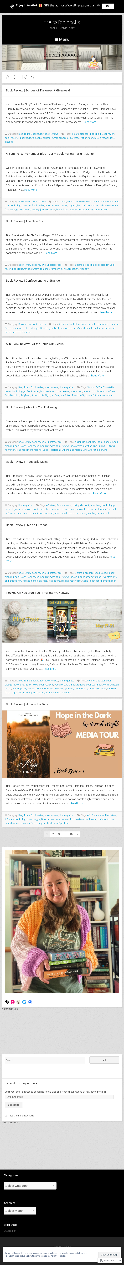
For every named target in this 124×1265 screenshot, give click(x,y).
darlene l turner (50, 138)
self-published (68, 269)
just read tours (47, 209)
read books (54, 581)
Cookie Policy (60, 1256)
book (86, 505)
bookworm (33, 269)
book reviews (51, 134)
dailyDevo (25, 395)
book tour (91, 684)
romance (88, 209)
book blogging (12, 509)
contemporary (19, 688)
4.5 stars (63, 324)
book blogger (101, 265)
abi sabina (88, 265)
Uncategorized (54, 265)
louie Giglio (44, 395)
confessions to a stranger (25, 328)
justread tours (99, 688)
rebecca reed (75, 209)
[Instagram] (13, 1002)
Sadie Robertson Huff (54, 450)
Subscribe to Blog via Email (21, 1083)
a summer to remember (79, 201)
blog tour (84, 134)
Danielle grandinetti (49, 328)
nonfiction (66, 395)
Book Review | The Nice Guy (25, 221)
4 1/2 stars (93, 815)
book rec (26, 205)
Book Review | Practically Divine (27, 462)
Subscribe (13, 1104)
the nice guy (82, 269)
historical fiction (29, 823)
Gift (108, 6)
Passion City (78, 395)
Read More (89, 122)
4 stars (75, 134)
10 (71, 834)
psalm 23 (91, 395)
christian (87, 446)
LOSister (111, 446)
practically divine (52, 513)
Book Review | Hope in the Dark (27, 704)
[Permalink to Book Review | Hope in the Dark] (62, 744)
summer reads (101, 209)
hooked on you (83, 688)
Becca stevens (64, 505)
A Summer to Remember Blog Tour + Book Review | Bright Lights (50, 153)
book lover (20, 446)
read (18, 450)
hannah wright (12, 823)
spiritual (105, 513)
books (38, 138)
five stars (107, 577)
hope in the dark (46, 823)
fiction (84, 138)
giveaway (104, 138)
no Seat (55, 395)
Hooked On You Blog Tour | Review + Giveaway (37, 593)
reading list (93, 513)
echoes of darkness (69, 138)
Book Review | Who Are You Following (31, 407)
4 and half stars (108, 815)
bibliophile (80, 442)
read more (27, 450)
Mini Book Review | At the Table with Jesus (35, 344)
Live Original (99, 446)
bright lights (75, 205)
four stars (93, 138)
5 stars (78, 265)
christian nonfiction (106, 391)
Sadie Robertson (90, 581)
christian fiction (90, 205)
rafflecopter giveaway (34, 692)
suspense (27, 332)
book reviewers (62, 684)
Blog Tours (24, 134)
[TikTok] (7, 1002)
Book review (37, 134)
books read (76, 391)
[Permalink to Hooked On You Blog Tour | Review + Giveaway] (62, 621)
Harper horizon (23, 513)
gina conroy (22, 209)
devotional (96, 577)
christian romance (108, 205)
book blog (95, 134)
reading (37, 450)
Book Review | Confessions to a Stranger (33, 280)
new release (24, 581)
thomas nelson (105, 395)
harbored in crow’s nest (73, 328)
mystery (16, 332)
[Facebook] (30, 1002)
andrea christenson (103, 201)
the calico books (62, 22)
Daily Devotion (12, 395)
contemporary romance (40, 688)
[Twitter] (24, 1002)
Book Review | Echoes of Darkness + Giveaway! (38, 90)
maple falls (16, 692)
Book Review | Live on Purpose (26, 525)
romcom (55, 269)
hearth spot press (95, 328)
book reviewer (12, 138)
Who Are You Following (95, 450)
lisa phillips (62, 209)
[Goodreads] (18, 1002)
